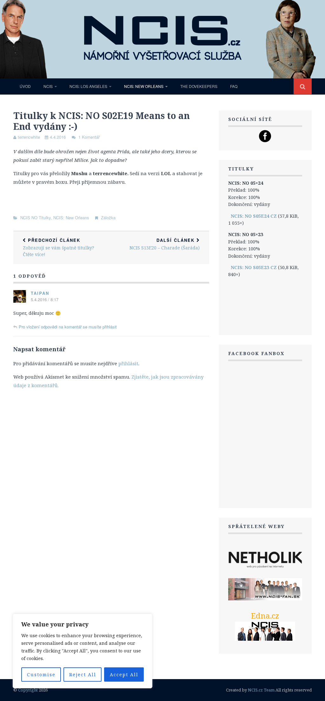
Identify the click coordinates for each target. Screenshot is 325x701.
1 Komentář (89, 137)
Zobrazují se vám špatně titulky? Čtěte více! (58, 247)
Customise (41, 674)
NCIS (48, 86)
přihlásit (128, 363)
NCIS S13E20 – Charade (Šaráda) (164, 244)
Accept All (124, 674)
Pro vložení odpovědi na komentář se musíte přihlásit (68, 327)
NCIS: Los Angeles (88, 86)
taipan (40, 293)
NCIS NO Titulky (35, 218)
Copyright (28, 690)
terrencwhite (29, 137)
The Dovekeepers (198, 86)
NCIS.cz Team (261, 690)
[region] (82, 651)
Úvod (25, 86)
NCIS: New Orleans (143, 86)
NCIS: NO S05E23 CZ (254, 267)
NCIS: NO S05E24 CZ (254, 216)
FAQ (233, 86)
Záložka (108, 218)
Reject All (82, 674)
